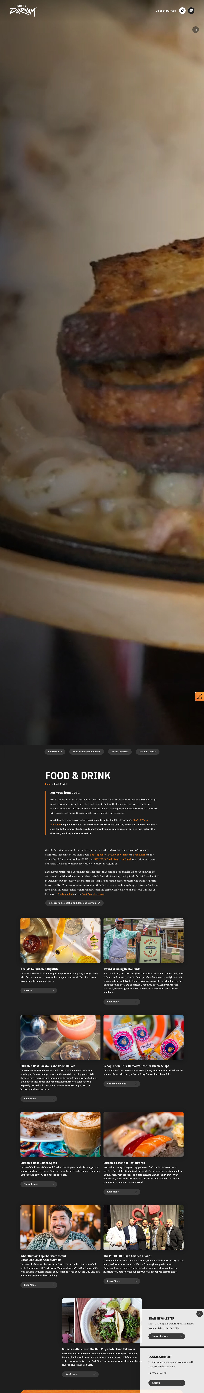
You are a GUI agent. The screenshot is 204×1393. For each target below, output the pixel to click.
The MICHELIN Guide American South (127, 1256)
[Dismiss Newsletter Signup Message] (199, 1314)
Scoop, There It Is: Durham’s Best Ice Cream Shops (136, 1066)
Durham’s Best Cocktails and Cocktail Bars (47, 1066)
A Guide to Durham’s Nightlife (39, 969)
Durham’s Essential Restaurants (124, 1163)
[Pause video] (195, 29)
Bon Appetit (96, 854)
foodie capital (65, 894)
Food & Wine (140, 854)
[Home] (23, 10)
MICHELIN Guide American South (112, 859)
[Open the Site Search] (182, 10)
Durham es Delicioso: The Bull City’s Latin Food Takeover (98, 1349)
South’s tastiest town (93, 894)
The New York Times (118, 854)
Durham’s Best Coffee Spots (38, 1163)
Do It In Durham (166, 10)
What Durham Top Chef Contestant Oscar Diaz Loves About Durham (43, 1258)
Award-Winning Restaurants (121, 969)
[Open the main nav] (191, 10)
